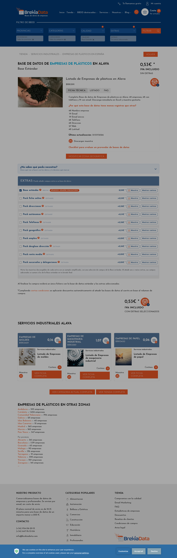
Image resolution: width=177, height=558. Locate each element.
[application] (88, 551)
